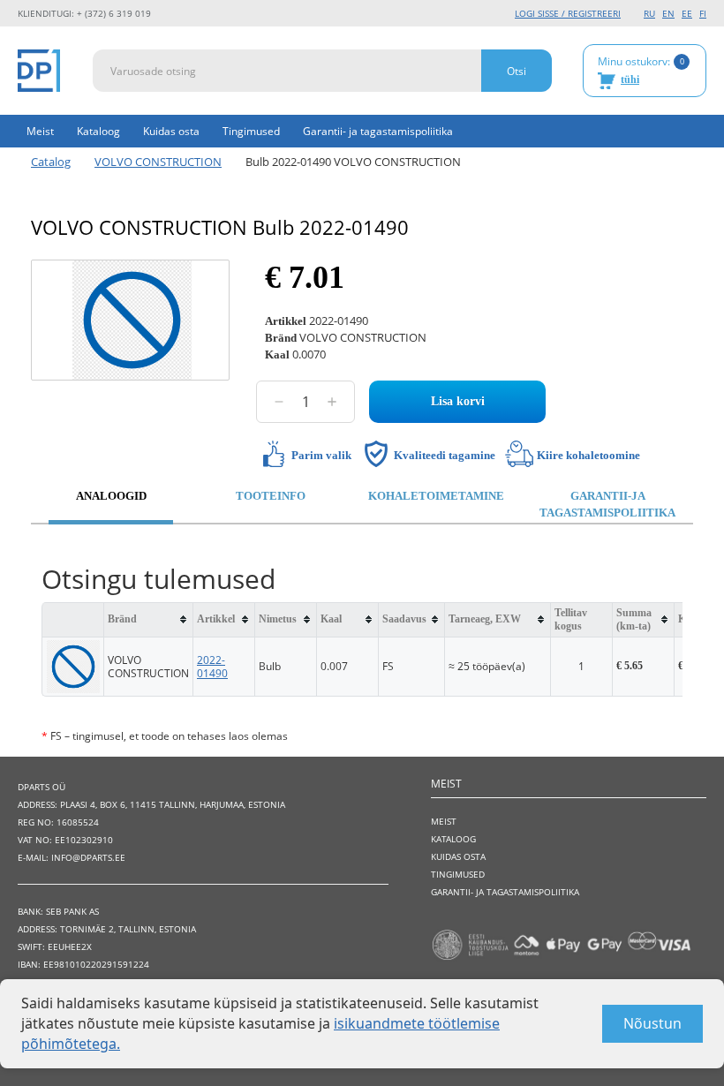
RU (649, 13)
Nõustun (652, 1023)
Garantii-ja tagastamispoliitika (607, 504)
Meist (40, 131)
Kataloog (98, 131)
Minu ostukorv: (641, 70)
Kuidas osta (171, 131)
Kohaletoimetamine (436, 495)
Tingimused (251, 131)
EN (668, 13)
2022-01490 (212, 666)
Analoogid (111, 495)
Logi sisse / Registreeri (568, 13)
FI (702, 13)
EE (687, 13)
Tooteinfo (270, 495)
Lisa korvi (458, 401)
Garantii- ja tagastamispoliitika (378, 131)
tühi (630, 79)
